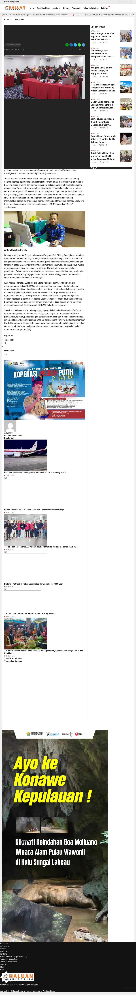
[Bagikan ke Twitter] (75, 45)
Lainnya (104, 8)
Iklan (2, 967)
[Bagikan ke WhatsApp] (79, 45)
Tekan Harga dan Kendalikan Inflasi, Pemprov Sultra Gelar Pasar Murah (101, 53)
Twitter (3, 949)
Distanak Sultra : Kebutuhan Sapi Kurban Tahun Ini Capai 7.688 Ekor (33, 584)
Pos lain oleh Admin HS (14, 435)
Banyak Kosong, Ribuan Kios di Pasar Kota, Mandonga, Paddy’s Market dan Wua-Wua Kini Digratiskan (102, 122)
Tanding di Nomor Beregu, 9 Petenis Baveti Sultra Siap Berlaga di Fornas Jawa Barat (41, 547)
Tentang (3, 954)
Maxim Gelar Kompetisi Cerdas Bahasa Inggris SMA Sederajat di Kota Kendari (102, 105)
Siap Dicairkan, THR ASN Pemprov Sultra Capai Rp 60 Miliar (30, 613)
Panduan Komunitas (8, 962)
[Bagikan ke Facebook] (71, 45)
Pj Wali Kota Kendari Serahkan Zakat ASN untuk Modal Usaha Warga (34, 510)
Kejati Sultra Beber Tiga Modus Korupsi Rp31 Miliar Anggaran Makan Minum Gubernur (102, 156)
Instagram (4, 946)
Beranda (8, 20)
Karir (2, 970)
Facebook (4, 943)
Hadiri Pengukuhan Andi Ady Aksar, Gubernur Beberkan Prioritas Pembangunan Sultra (102, 36)
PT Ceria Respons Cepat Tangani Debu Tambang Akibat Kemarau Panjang (103, 87)
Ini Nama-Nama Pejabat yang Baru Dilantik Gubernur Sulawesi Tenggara (40, 15)
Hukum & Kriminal (91, 8)
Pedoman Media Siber (9, 959)
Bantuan (3, 964)
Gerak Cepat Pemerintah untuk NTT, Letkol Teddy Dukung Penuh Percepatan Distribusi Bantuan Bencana (103, 139)
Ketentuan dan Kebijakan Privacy (13, 957)
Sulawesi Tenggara (71, 8)
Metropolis (19, 20)
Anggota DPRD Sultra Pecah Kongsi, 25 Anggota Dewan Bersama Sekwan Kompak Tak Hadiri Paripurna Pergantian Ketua (101, 70)
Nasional (57, 8)
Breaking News (43, 8)
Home (31, 8)
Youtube (3, 951)
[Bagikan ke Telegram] (83, 45)
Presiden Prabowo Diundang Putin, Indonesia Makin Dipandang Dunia (35, 473)
